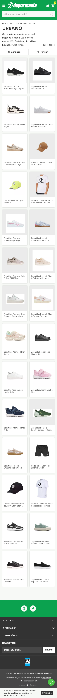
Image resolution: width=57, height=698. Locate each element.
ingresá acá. (46, 678)
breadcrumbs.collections (17, 23)
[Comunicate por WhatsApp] (51, 682)
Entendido (47, 693)
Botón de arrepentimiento (28, 681)
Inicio (4, 23)
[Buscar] (51, 14)
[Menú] (4, 5)
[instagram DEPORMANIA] (24, 608)
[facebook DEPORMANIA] (33, 608)
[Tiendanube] (28, 685)
